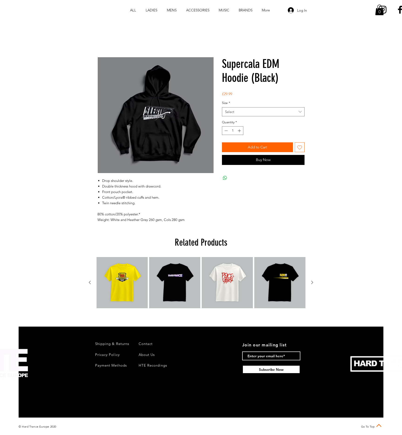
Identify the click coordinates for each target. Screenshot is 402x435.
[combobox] (263, 112)
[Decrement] (225, 131)
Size (226, 103)
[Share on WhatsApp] (225, 178)
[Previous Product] (90, 283)
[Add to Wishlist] (300, 148)
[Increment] (240, 131)
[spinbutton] (232, 131)
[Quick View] (122, 283)
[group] (201, 283)
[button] (379, 10)
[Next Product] (312, 283)
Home (102, 41)
